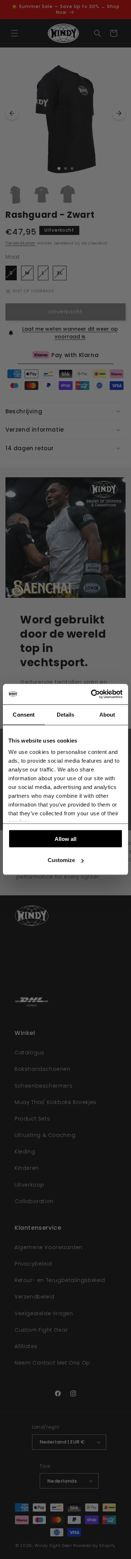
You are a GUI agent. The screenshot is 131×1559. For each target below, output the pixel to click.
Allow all (65, 838)
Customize (61, 860)
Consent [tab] (24, 714)
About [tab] (107, 714)
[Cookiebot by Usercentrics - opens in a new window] (92, 694)
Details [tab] (66, 714)
